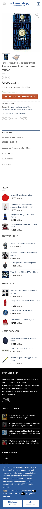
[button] (4, 4)
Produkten (14, 63)
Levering (5, 458)
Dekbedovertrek (28, 63)
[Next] (36, 32)
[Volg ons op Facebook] (4, 400)
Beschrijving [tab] (7, 132)
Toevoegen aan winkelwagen (19, 97)
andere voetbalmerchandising (20, 107)
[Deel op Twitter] (12, 118)
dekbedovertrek (10, 113)
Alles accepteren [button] (30, 503)
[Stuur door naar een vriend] (16, 118)
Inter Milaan (17, 109)
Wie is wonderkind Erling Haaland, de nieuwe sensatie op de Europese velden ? (24, 443)
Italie (23, 109)
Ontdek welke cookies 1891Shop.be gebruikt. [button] (18, 485)
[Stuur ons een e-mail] (8, 400)
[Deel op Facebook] (8, 118)
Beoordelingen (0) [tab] (9, 142)
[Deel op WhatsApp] (4, 118)
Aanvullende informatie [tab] (12, 137)
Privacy (5, 463)
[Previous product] (8, 77)
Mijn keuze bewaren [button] (12, 503)
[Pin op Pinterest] (21, 118)
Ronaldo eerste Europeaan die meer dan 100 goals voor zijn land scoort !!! (24, 424)
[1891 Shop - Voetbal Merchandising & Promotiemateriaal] (21, 4)
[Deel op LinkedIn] (25, 118)
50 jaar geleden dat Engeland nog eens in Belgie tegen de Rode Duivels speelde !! (24, 433)
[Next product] (4, 77)
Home (4, 63)
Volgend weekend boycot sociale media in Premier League (22, 416)
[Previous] (5, 32)
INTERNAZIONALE (23, 113)
